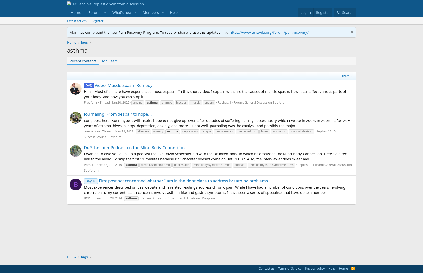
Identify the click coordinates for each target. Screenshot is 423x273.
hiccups (181, 102)
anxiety (158, 131)
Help (174, 12)
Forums (94, 12)
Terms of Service (289, 268)
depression (190, 131)
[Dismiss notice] (351, 32)
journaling (279, 131)
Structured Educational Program (191, 198)
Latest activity (77, 21)
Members (151, 12)
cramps (167, 102)
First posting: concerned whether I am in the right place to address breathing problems (176, 181)
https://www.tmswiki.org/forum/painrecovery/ (269, 32)
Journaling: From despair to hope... (118, 114)
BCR (87, 198)
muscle (195, 102)
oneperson (92, 131)
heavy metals (224, 131)
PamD (88, 165)
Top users (109, 60)
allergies (143, 131)
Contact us (266, 268)
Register (97, 21)
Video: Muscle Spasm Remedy (119, 85)
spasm (209, 102)
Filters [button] (345, 76)
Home (76, 12)
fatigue (206, 131)
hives (264, 131)
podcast (240, 165)
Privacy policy (315, 268)
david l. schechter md (155, 165)
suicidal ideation (301, 131)
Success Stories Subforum (102, 137)
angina (137, 102)
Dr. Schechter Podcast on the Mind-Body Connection (134, 147)
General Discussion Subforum (266, 102)
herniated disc (247, 131)
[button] (105, 12)
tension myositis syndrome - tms (271, 165)
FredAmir (90, 102)
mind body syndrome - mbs (211, 165)
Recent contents (83, 60)
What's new (122, 12)
